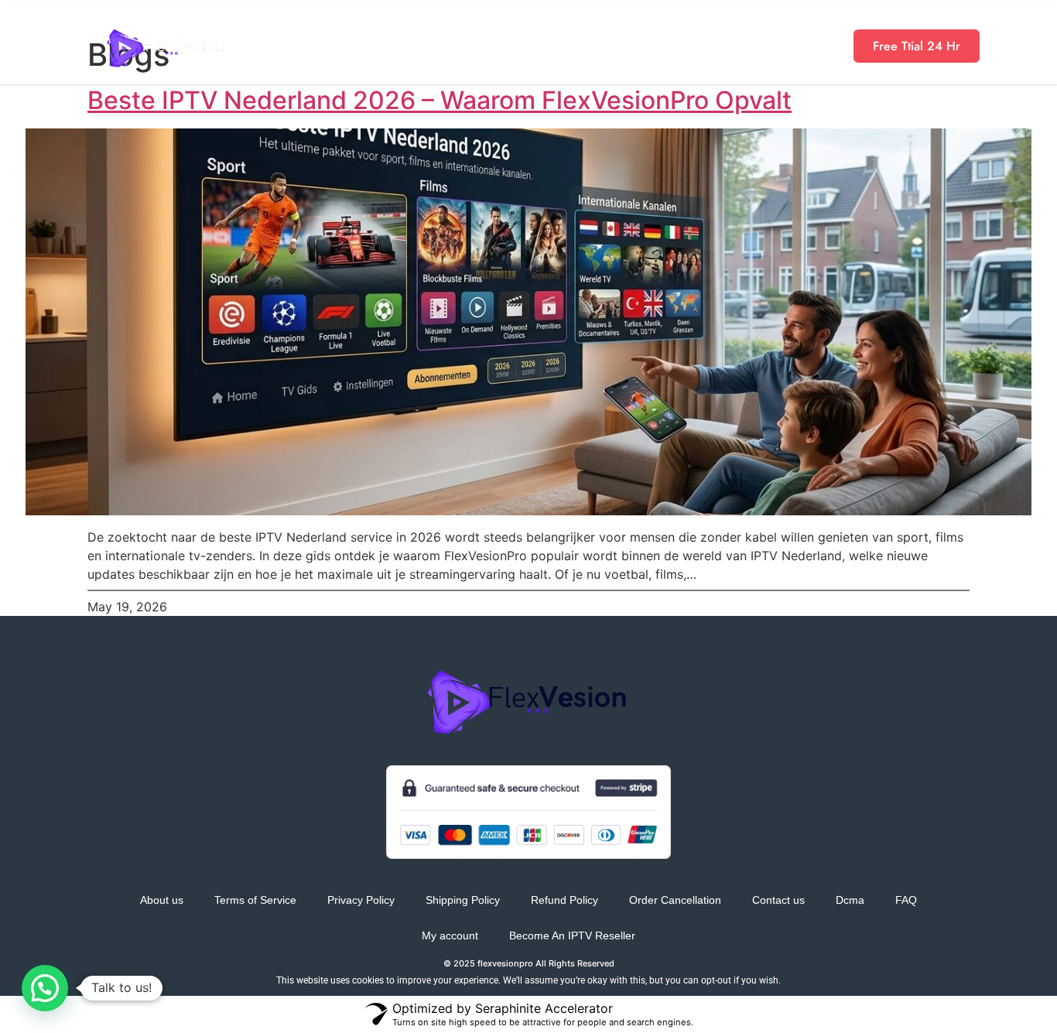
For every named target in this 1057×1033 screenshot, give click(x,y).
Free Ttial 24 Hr (916, 46)
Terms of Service (255, 900)
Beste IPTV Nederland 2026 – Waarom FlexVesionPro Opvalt (439, 100)
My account (450, 935)
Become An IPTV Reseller (572, 935)
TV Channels (628, 45)
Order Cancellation (675, 900)
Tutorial (738, 45)
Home (348, 45)
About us (161, 900)
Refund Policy (564, 900)
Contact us (778, 900)
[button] (45, 988)
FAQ (906, 900)
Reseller (517, 45)
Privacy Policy (361, 900)
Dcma (850, 900)
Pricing (429, 45)
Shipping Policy (463, 900)
